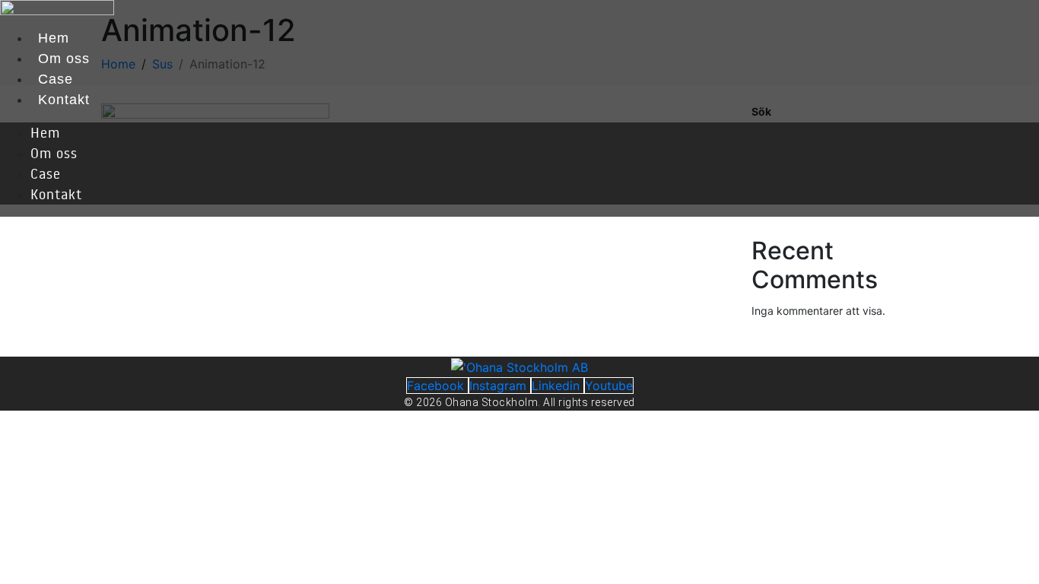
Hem (53, 38)
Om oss (64, 58)
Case (55, 79)
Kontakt (64, 99)
